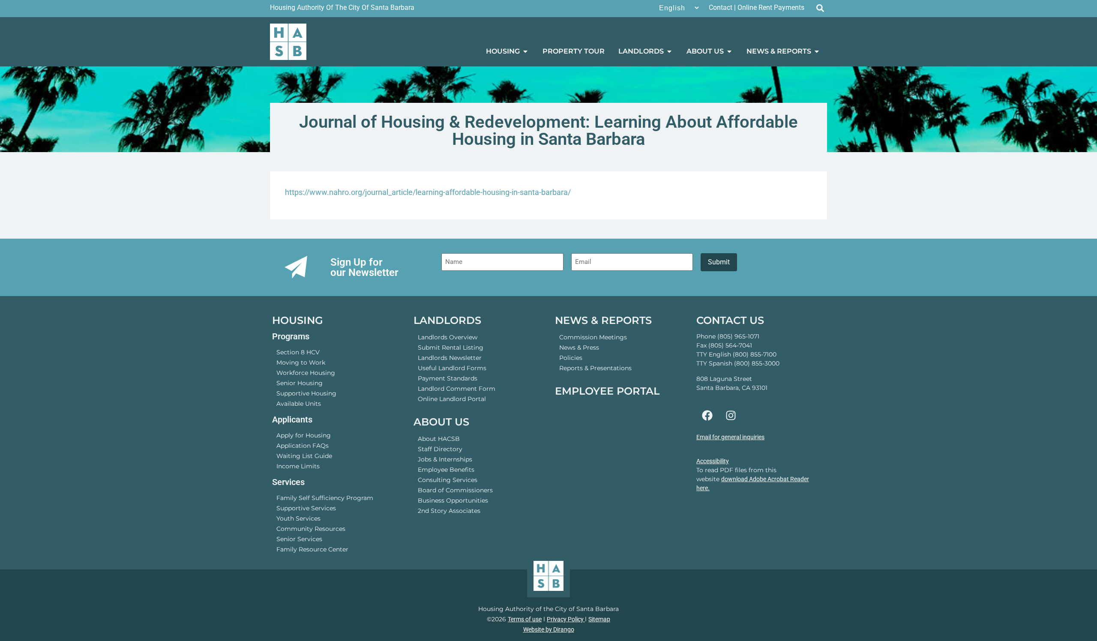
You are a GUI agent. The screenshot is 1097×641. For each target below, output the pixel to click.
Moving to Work (300, 362)
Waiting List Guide (304, 456)
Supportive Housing (306, 393)
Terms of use (525, 619)
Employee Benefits (446, 469)
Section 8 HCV (298, 352)
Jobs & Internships (445, 459)
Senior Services (299, 539)
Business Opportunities (453, 500)
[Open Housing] (525, 51)
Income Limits (298, 466)
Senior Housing (299, 383)
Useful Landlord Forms (452, 368)
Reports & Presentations (595, 368)
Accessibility (712, 461)
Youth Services (298, 518)
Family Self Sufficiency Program (324, 498)
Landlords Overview (447, 337)
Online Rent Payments (770, 7)
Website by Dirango (548, 629)
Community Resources (310, 529)
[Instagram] (730, 415)
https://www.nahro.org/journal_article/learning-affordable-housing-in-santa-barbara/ (428, 192)
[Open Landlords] (669, 51)
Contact (720, 7)
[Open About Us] (729, 51)
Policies (570, 358)
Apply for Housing (303, 435)
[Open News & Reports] (816, 51)
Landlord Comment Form (456, 388)
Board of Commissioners (455, 490)
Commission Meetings (593, 337)
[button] (820, 8)
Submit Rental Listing (450, 347)
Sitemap (599, 619)
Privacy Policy (566, 619)
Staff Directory (440, 449)
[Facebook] (707, 415)
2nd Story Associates (449, 511)
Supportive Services (306, 508)
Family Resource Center (312, 549)
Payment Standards (447, 378)
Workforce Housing (305, 373)
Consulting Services (447, 480)
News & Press (579, 347)
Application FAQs (302, 445)
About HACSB (439, 439)
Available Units (298, 403)
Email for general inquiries (730, 437)
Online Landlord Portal (452, 399)
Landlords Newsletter (450, 358)
